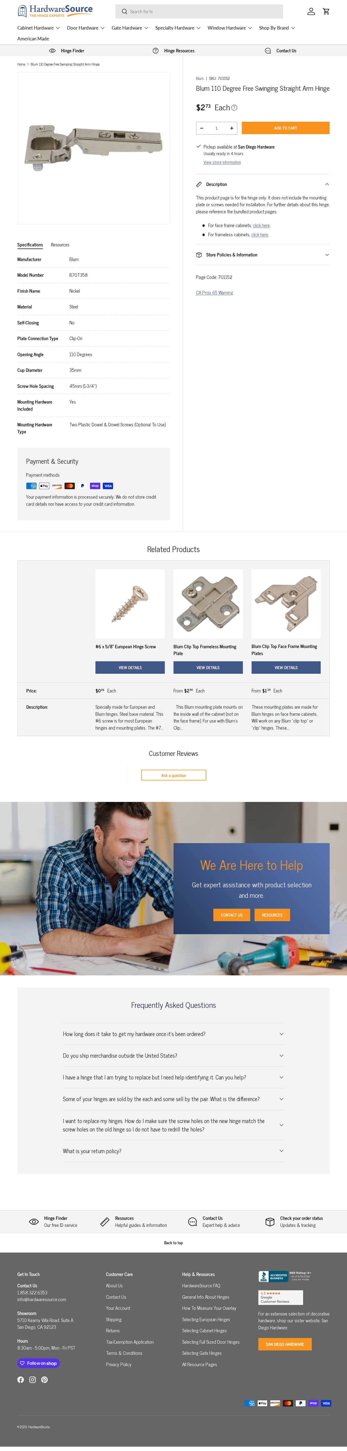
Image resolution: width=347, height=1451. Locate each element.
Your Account (118, 1308)
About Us (114, 1285)
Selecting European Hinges (206, 1319)
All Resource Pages (199, 1364)
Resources (272, 914)
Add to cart (285, 127)
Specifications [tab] (30, 244)
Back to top (173, 1242)
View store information (222, 162)
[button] (326, 11)
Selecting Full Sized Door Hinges (211, 1342)
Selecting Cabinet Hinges (204, 1330)
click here (261, 225)
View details (130, 667)
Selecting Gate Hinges (202, 1353)
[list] (93, 148)
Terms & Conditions (124, 1353)
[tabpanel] (93, 345)
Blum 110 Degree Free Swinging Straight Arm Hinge (65, 64)
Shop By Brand (274, 28)
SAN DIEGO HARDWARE (285, 1344)
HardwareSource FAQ (201, 1285)
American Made (33, 38)
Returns (113, 1330)
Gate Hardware (127, 28)
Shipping (113, 1319)
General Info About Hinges (205, 1297)
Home (21, 64)
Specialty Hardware (174, 28)
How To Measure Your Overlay (209, 1308)
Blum (200, 78)
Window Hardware (227, 28)
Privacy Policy (118, 1364)
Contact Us (232, 914)
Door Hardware (82, 28)
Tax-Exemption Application (130, 1342)
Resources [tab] (60, 244)
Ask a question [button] (173, 775)
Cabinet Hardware (35, 28)
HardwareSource (39, 1427)
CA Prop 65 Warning (214, 292)
